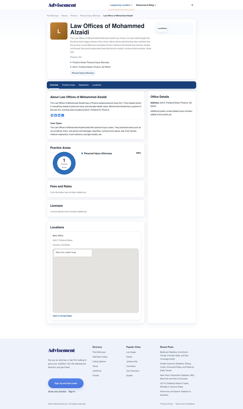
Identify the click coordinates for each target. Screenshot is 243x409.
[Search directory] (192, 5)
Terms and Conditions (185, 403)
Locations (162, 28)
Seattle (129, 375)
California (97, 370)
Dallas (129, 356)
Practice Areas (68, 84)
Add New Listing (100, 356)
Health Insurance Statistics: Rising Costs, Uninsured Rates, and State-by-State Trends (177, 367)
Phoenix (74, 15)
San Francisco (132, 370)
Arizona (65, 15)
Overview (54, 84)
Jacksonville (131, 361)
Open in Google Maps (62, 315)
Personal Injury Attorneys (90, 15)
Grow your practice (57, 391)
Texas (95, 366)
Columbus (131, 366)
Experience (84, 84)
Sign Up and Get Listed (66, 383)
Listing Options (99, 361)
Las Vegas (131, 352)
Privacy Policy (166, 403)
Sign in (72, 391)
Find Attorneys (52, 15)
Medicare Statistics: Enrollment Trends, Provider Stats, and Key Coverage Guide (174, 355)
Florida (96, 375)
